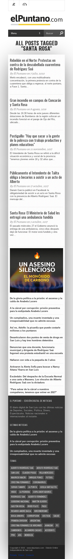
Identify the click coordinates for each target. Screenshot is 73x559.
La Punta (32, 486)
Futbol (49, 477)
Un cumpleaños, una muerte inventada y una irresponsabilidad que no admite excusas (34, 319)
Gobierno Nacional (20, 501)
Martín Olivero (39, 501)
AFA (19, 534)
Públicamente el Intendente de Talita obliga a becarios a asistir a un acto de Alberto (36, 177)
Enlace (21, 555)
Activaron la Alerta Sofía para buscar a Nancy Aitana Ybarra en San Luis (35, 368)
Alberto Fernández (37, 496)
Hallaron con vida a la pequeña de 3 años (32, 360)
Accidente (50, 530)
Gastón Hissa (17, 506)
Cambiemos (16, 530)
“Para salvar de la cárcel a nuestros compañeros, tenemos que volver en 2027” (33, 391)
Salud (56, 515)
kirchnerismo (40, 510)
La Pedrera (24, 491)
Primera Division (19, 520)
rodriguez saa (18, 496)
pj (57, 525)
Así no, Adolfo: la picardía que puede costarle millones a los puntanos (35, 329)
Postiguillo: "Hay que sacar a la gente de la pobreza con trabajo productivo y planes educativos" (35, 140)
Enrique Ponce (36, 477)
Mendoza (29, 534)
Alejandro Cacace (33, 530)
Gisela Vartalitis (48, 486)
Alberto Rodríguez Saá (22, 467)
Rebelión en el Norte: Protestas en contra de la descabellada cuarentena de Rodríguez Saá (35, 64)
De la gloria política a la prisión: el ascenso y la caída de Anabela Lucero (36, 300)
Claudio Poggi (29, 472)
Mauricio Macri (18, 477)
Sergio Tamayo (18, 486)
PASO (44, 506)
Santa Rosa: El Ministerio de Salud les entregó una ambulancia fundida (35, 215)
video (13, 491)
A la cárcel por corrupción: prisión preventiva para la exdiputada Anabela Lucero (35, 309)
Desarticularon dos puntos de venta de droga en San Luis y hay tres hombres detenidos (36, 339)
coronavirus (39, 482)
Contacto (30, 555)
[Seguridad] (36, 291)
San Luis (15, 472)
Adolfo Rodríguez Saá (47, 467)
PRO (13, 534)
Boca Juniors (17, 515)
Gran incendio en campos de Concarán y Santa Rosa (35, 102)
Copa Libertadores (42, 491)
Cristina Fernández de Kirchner (26, 525)
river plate (33, 506)
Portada (13, 555)
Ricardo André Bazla (21, 510)
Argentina (35, 520)
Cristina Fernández (20, 482)
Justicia (46, 515)
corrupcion (33, 515)
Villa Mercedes (46, 472)
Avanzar (49, 525)
